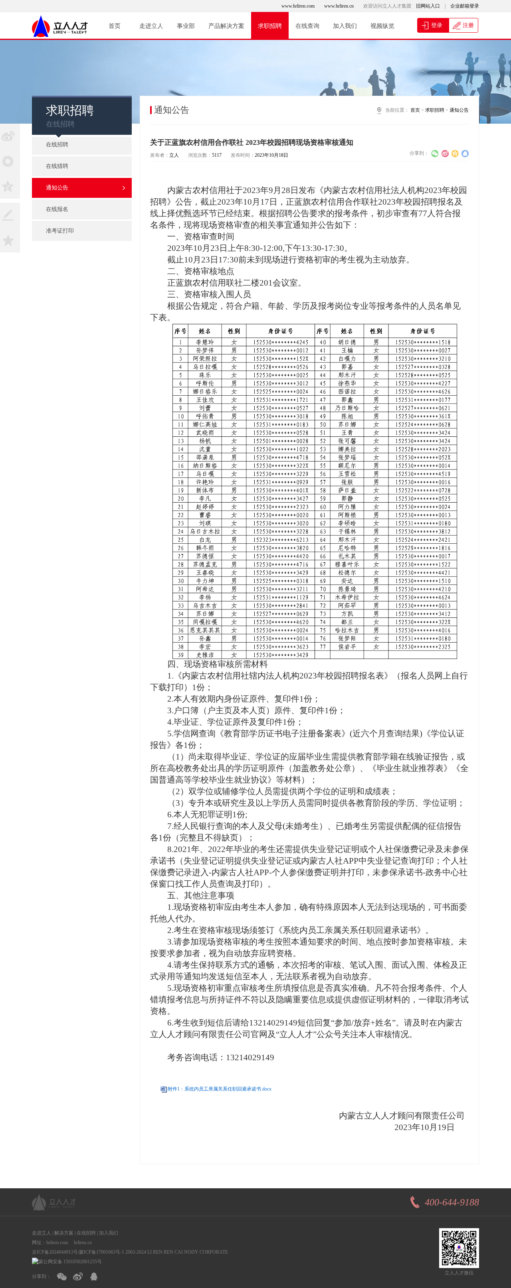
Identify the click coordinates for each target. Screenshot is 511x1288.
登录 (436, 25)
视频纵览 (382, 26)
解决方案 (63, 1233)
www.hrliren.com (298, 6)
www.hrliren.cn (339, 6)
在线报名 (57, 209)
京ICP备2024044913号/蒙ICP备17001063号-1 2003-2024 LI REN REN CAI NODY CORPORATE (130, 1252)
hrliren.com (57, 1242)
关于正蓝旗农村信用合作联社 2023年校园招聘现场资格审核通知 (251, 142)
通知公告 (57, 188)
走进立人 (151, 26)
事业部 (186, 26)
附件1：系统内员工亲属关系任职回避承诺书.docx (219, 1089)
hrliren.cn (83, 1242)
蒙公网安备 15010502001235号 (70, 1261)
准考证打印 (60, 231)
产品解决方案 (226, 26)
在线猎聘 (57, 166)
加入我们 (345, 26)
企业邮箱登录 (464, 6)
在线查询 (307, 26)
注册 (467, 25)
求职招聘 (270, 26)
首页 (115, 26)
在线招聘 (57, 145)
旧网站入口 (428, 6)
